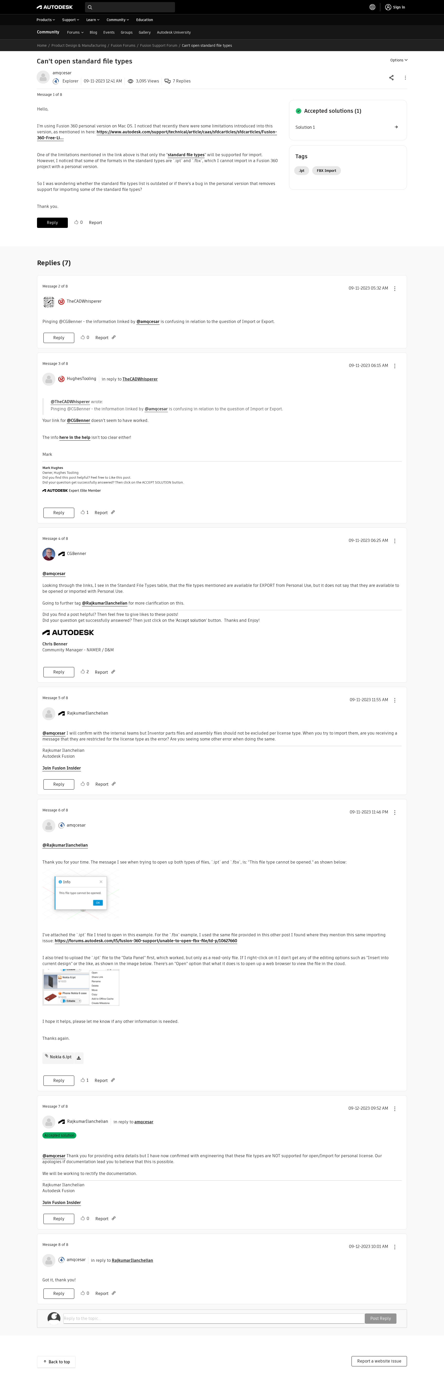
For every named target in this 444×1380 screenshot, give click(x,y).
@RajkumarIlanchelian (104, 603)
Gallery (145, 32)
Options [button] (396, 60)
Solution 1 (305, 127)
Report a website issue (379, 1361)
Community (48, 32)
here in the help (74, 437)
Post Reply (380, 1318)
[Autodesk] (55, 7)
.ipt (301, 170)
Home (42, 45)
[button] (405, 77)
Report (95, 223)
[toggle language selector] (372, 7)
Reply (52, 223)
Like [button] (76, 222)
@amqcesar (148, 322)
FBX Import (326, 170)
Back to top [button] (59, 1362)
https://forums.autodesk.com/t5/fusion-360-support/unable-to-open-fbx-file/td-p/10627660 (146, 941)
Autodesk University (174, 32)
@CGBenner (78, 420)
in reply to (130, 379)
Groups (127, 32)
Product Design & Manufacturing (78, 45)
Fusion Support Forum (158, 45)
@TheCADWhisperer (70, 402)
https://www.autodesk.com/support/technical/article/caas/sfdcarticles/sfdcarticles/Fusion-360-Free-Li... (157, 135)
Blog (93, 32)
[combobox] (130, 7)
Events (109, 32)
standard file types (186, 155)
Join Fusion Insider (61, 768)
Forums (73, 32)
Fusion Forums (123, 45)
